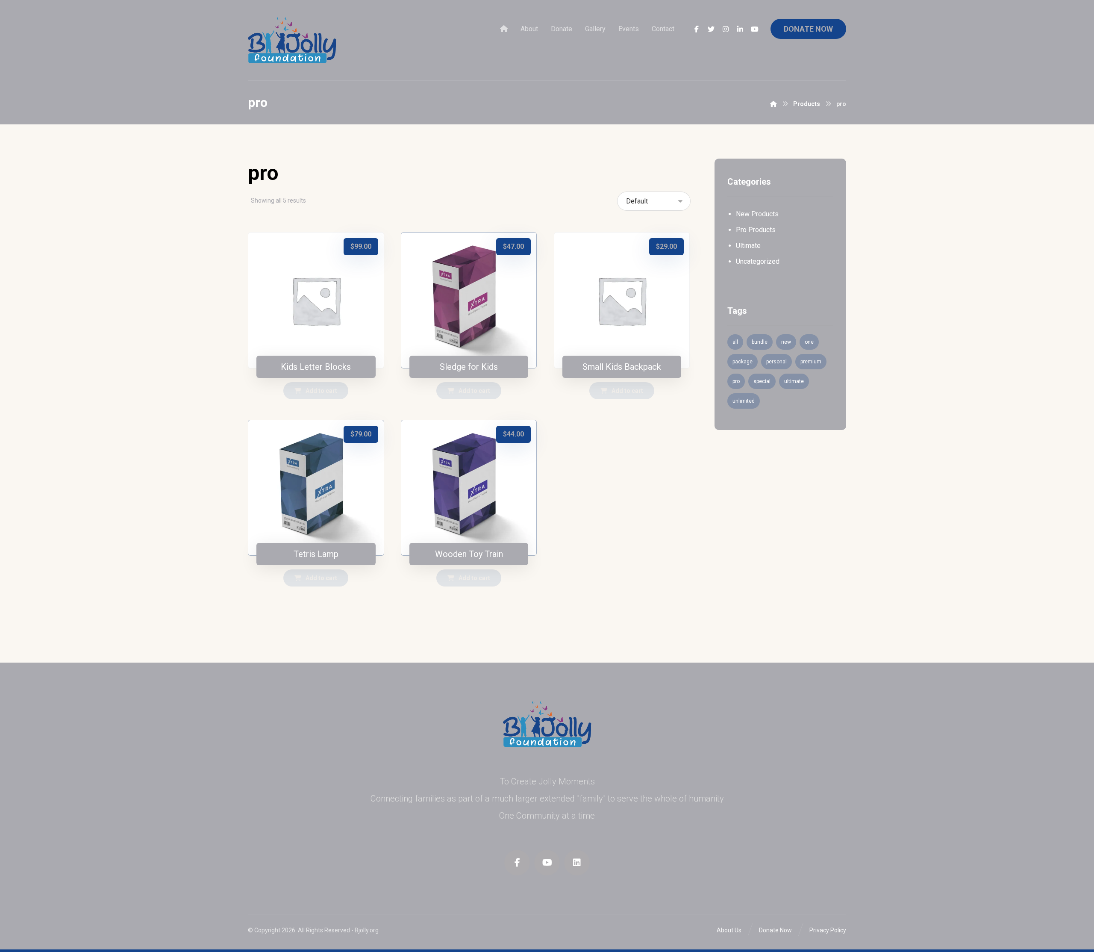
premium (810, 362)
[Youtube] (547, 862)
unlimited (743, 401)
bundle (760, 342)
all (735, 342)
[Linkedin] (740, 29)
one (809, 342)
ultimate (794, 381)
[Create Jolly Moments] (292, 40)
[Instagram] (725, 29)
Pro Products (756, 230)
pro (736, 381)
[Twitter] (711, 29)
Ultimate (748, 246)
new (786, 342)
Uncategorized (757, 261)
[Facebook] (696, 29)
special (762, 381)
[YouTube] (755, 29)
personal (776, 362)
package (742, 362)
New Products (757, 214)
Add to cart (321, 390)
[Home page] (773, 103)
